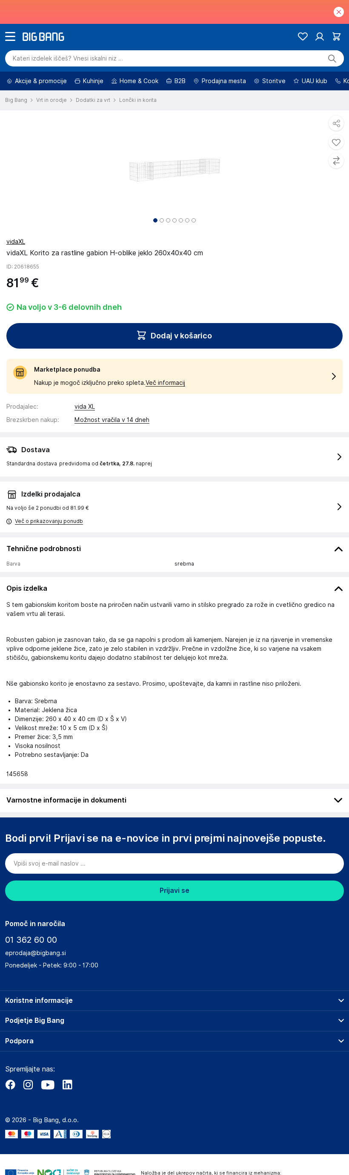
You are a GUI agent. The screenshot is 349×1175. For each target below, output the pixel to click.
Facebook (10, 1085)
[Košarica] (336, 36)
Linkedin (67, 1085)
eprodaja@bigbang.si (35, 953)
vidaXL (15, 241)
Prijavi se (174, 890)
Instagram (28, 1085)
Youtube (47, 1085)
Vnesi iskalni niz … (68, 58)
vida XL (84, 406)
